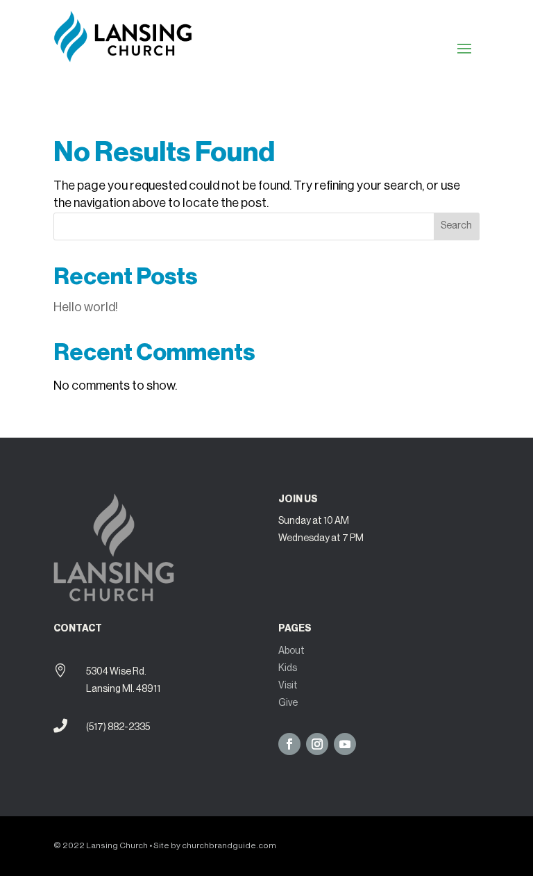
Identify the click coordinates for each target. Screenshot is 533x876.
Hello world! (85, 307)
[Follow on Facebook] (289, 744)
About (291, 651)
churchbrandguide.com (229, 845)
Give (288, 703)
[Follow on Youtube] (345, 744)
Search (456, 226)
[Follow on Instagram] (317, 744)
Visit (288, 686)
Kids (287, 668)
